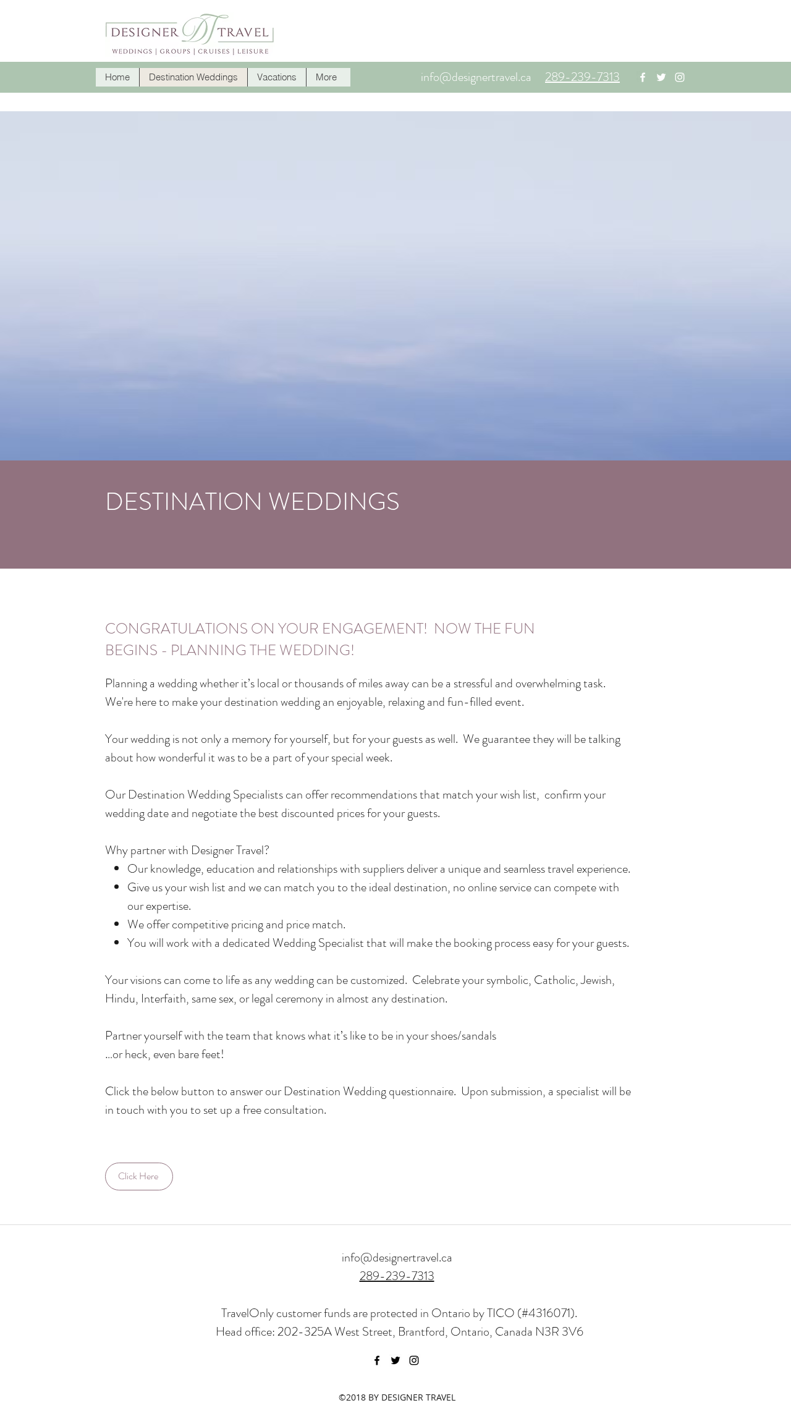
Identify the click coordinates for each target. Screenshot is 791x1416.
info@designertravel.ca (476, 77)
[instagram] (680, 77)
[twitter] (661, 77)
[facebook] (643, 77)
